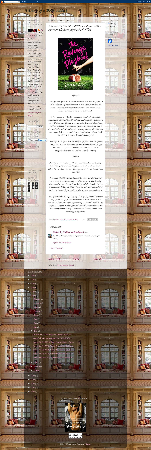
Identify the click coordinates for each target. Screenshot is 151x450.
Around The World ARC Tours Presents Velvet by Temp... (53, 342)
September (37, 311)
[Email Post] (83, 220)
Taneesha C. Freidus (113, 38)
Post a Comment (56, 248)
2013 (33, 380)
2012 (33, 384)
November (37, 303)
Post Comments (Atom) (65, 265)
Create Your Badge (113, 45)
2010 (33, 392)
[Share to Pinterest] (97, 219)
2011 (33, 388)
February (36, 367)
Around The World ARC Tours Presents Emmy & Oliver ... (53, 350)
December (37, 299)
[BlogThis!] (90, 219)
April (35, 331)
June (35, 323)
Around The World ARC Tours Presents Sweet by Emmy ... (53, 346)
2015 (33, 296)
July (35, 319)
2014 (33, 376)
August (36, 315)
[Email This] (88, 219)
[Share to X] (92, 219)
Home (76, 259)
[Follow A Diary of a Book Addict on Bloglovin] (37, 141)
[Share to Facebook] (95, 219)
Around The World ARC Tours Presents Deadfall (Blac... (53, 354)
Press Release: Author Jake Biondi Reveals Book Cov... (52, 334)
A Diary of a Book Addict (45, 10)
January (36, 371)
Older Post (98, 259)
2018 (33, 284)
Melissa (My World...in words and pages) (68, 232)
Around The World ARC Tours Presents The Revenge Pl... (53, 358)
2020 (33, 276)
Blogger (88, 444)
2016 (33, 292)
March (36, 363)
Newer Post (54, 259)
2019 (33, 280)
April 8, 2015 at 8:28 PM (62, 243)
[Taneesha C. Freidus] (110, 42)
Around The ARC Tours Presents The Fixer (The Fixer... (52, 338)
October (36, 307)
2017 (33, 288)
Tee (42, 30)
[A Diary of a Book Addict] (75, 431)
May (35, 327)
